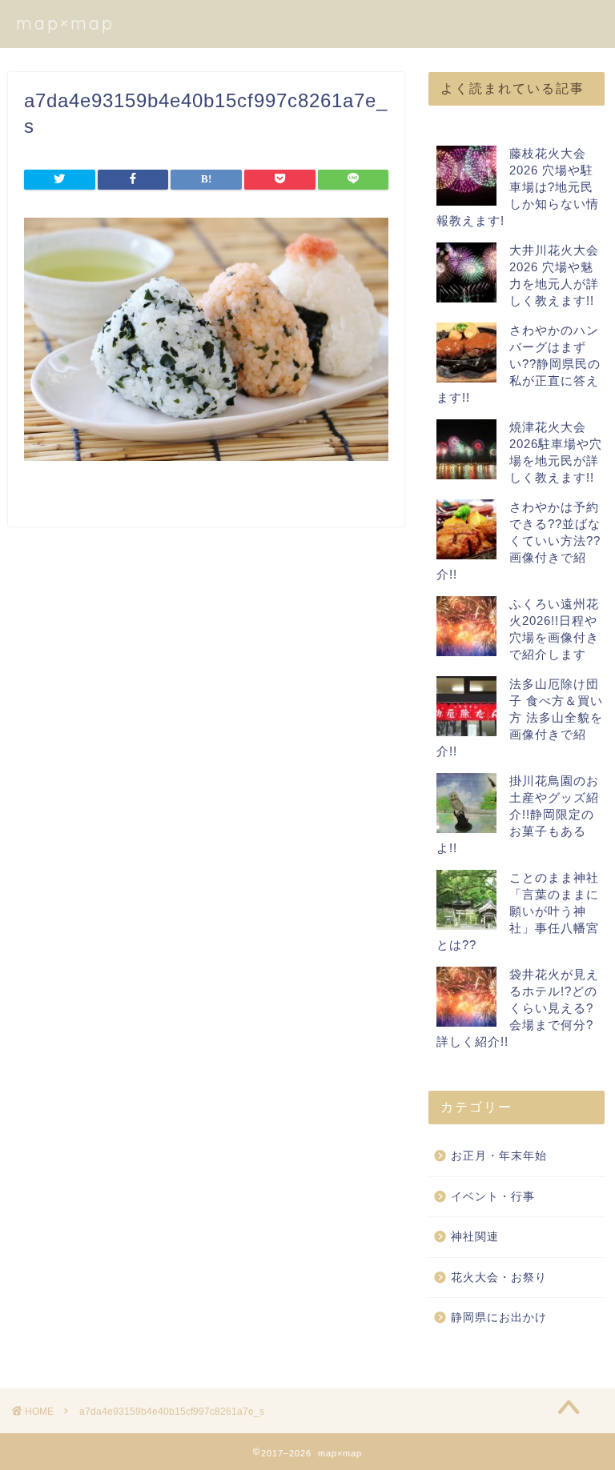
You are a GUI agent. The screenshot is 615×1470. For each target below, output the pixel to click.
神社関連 (475, 1237)
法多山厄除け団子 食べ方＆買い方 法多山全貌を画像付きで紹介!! (519, 717)
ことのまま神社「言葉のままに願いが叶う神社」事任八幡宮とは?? (517, 911)
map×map (65, 23)
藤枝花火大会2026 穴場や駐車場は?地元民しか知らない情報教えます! (517, 186)
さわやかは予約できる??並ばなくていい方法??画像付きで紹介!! (518, 540)
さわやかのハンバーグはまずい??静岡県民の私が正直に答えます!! (518, 363)
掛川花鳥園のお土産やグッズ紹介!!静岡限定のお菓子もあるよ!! (517, 814)
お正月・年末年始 (499, 1156)
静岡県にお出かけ (499, 1318)
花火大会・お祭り (499, 1278)
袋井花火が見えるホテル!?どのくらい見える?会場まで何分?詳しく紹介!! (517, 1007)
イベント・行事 (493, 1197)
